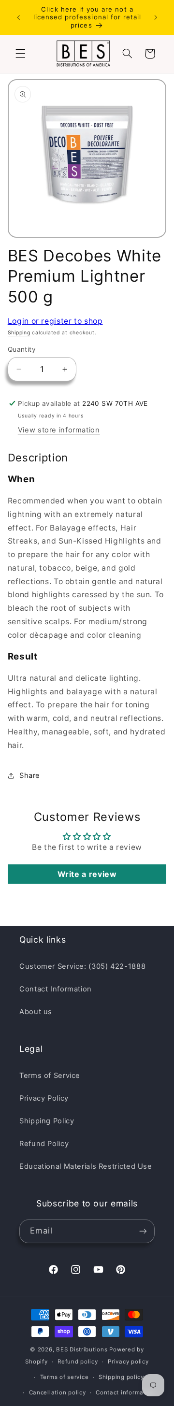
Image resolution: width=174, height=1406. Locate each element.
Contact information (125, 1392)
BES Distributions (82, 1349)
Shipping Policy (46, 1121)
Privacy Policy (44, 1098)
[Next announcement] (155, 17)
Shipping (19, 333)
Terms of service (64, 1377)
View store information (59, 430)
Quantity (22, 349)
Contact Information (55, 989)
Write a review (87, 874)
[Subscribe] (143, 1231)
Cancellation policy (57, 1392)
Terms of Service (49, 1075)
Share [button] (29, 775)
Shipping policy (121, 1377)
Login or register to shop (55, 321)
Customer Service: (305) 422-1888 (82, 966)
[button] (20, 54)
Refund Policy (44, 1143)
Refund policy (78, 1361)
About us (35, 1011)
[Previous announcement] (18, 17)
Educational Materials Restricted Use (85, 1166)
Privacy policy (128, 1361)
